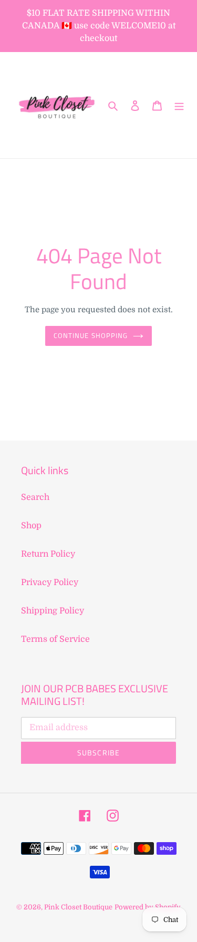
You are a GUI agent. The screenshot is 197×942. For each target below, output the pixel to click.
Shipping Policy (52, 611)
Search (35, 497)
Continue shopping (91, 335)
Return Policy (48, 554)
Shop (31, 525)
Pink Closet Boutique (78, 907)
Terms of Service (55, 639)
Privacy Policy (49, 582)
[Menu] (179, 105)
